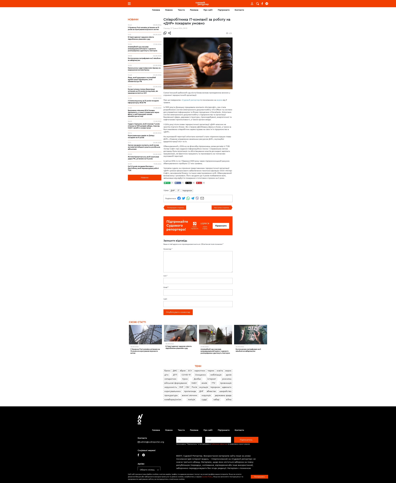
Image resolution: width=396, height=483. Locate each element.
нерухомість (170, 387)
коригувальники (172, 391)
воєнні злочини (189, 395)
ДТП (175, 375)
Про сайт (208, 10)
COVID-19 (186, 375)
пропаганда (190, 391)
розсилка (226, 379)
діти (166, 375)
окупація (203, 387)
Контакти (239, 10)
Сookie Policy (207, 477)
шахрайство (225, 391)
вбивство (211, 391)
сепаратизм (170, 379)
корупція (206, 395)
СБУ (187, 387)
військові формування (175, 383)
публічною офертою (219, 444)
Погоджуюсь (259, 477)
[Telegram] (266, 3)
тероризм (187, 191)
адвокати (226, 387)
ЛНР (181, 387)
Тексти (181, 10)
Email (166, 287)
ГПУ (213, 383)
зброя (183, 371)
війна (228, 400)
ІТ (178, 191)
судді (204, 400)
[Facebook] (262, 3)
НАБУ (194, 383)
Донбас (197, 379)
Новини (169, 10)
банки (167, 371)
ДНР (173, 191)
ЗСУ (190, 371)
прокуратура (171, 395)
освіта (220, 371)
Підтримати (224, 10)
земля (204, 383)
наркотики (199, 371)
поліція (191, 400)
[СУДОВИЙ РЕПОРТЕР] (202, 3)
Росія (194, 387)
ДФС (175, 371)
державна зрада (223, 395)
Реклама (194, 10)
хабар (216, 400)
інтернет (211, 379)
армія (228, 375)
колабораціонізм (172, 400)
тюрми (210, 371)
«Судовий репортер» (191, 100)
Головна (156, 10)
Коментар (167, 249)
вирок (219, 100)
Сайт (165, 299)
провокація (225, 383)
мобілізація (215, 375)
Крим (185, 379)
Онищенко (200, 375)
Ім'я (165, 276)
